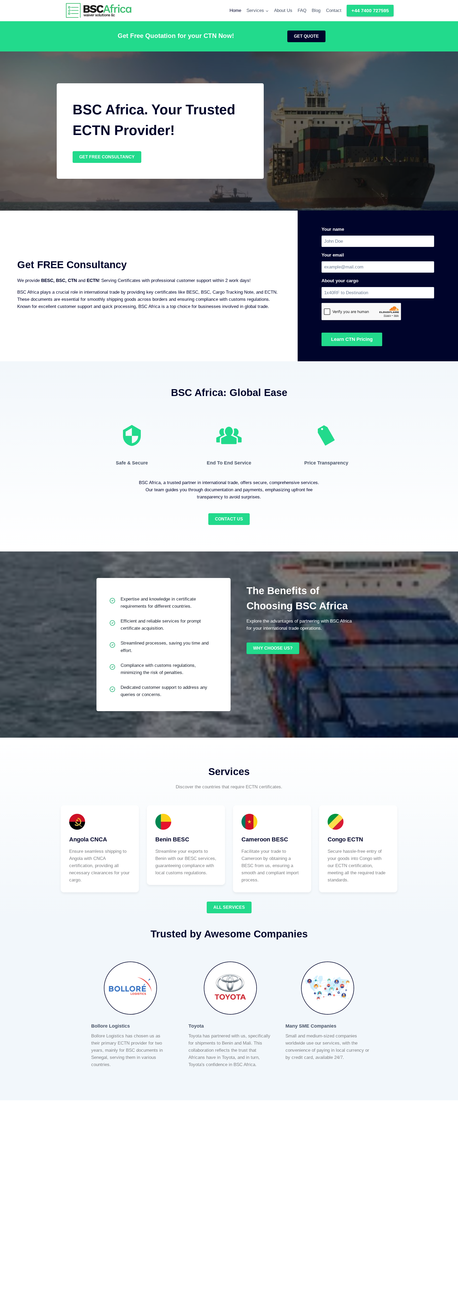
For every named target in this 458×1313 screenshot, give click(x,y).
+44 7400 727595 (370, 10)
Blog (316, 10)
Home (235, 10)
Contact (333, 10)
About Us (283, 10)
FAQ (302, 10)
